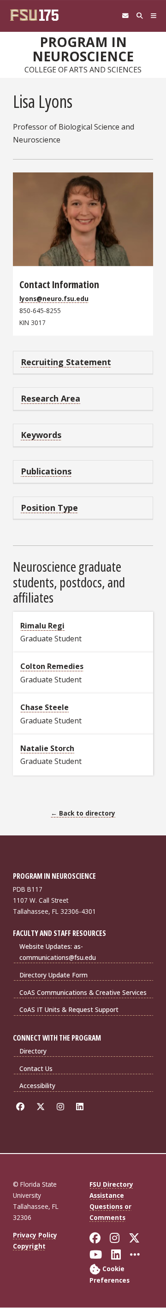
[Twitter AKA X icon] (42, 1106)
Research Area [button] (50, 398)
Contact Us (36, 1068)
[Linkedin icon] (81, 1106)
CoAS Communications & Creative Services (83, 992)
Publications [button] (46, 471)
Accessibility (37, 1085)
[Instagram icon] (62, 1106)
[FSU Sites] (154, 16)
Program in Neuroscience (83, 49)
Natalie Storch (47, 748)
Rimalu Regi (42, 626)
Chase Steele (44, 707)
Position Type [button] (49, 507)
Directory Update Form (53, 975)
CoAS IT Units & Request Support (69, 1009)
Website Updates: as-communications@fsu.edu (57, 952)
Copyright (29, 1246)
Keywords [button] (41, 434)
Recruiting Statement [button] (66, 361)
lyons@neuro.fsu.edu (54, 298)
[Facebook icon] (22, 1106)
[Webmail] (125, 16)
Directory (33, 1051)
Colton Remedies (51, 666)
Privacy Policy (35, 1235)
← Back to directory (83, 813)
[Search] (139, 16)
